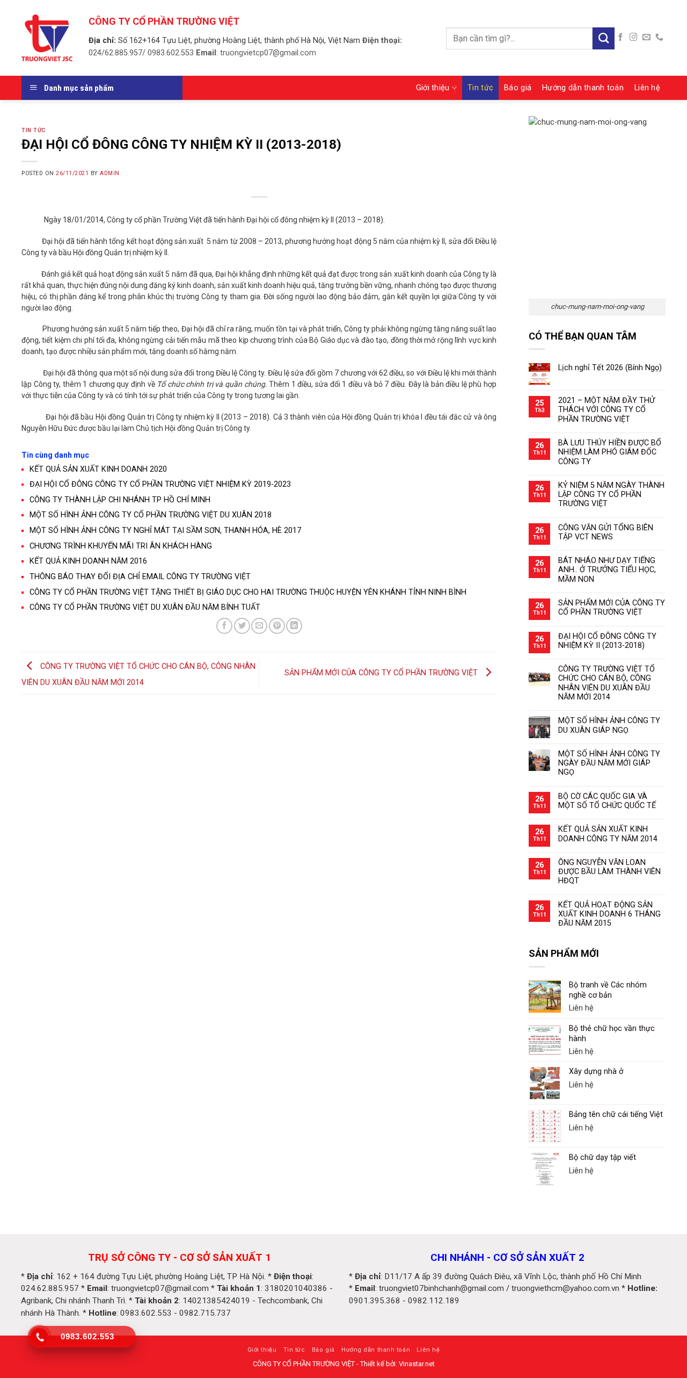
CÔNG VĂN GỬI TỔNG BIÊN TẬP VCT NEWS (605, 532)
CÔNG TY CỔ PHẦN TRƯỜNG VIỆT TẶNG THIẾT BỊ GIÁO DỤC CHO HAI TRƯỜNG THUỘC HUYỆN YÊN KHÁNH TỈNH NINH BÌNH (248, 592)
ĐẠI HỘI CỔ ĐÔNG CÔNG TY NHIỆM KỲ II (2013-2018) (607, 641)
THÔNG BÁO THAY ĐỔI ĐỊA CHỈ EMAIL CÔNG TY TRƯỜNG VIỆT (140, 576)
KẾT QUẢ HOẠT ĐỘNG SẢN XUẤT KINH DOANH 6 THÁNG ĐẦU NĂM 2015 (609, 914)
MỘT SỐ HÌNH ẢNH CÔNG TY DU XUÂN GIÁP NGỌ (609, 725)
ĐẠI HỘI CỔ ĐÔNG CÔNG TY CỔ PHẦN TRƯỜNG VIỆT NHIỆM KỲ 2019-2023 (160, 484)
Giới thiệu (433, 87)
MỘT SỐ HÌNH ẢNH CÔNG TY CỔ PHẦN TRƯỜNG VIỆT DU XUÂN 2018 (151, 515)
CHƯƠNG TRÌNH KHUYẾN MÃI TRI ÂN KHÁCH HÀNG (121, 546)
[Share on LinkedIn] (294, 626)
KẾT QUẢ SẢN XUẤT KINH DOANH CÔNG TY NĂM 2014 (607, 834)
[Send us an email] (646, 37)
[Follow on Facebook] (621, 37)
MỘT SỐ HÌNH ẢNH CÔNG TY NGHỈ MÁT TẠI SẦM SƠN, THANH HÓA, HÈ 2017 (165, 530)
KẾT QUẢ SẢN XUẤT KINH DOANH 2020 (98, 469)
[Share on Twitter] (242, 626)
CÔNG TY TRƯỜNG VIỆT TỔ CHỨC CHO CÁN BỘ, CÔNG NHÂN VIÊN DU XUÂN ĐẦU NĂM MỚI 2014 (606, 683)
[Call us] (659, 37)
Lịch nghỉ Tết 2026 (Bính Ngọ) (610, 367)
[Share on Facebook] (224, 626)
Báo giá (517, 87)
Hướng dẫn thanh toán (583, 87)
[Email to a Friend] (259, 626)
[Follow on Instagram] (634, 37)
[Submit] (604, 38)
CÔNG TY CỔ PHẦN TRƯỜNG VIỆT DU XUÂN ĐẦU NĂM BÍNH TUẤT (145, 607)
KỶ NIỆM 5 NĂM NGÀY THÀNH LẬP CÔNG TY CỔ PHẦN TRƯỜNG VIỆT (611, 495)
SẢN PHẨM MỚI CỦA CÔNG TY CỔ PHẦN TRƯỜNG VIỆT (382, 672)
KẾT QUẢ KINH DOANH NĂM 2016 (88, 561)
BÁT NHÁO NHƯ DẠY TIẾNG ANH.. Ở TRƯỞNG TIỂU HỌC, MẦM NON (607, 570)
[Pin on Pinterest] (277, 626)
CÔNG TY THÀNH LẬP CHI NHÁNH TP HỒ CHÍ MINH (120, 499)
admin (110, 173)
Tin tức (480, 87)
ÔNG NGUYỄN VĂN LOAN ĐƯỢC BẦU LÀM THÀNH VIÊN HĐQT (609, 872)
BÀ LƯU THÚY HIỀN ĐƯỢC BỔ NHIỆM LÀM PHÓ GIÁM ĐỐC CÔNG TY (609, 452)
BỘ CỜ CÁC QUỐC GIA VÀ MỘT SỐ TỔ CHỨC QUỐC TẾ (607, 801)
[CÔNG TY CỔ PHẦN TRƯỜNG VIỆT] (46, 37)
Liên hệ (647, 87)
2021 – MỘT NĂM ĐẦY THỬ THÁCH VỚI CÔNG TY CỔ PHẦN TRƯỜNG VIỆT (606, 410)
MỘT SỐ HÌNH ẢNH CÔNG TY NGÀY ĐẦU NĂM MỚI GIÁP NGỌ (609, 763)
